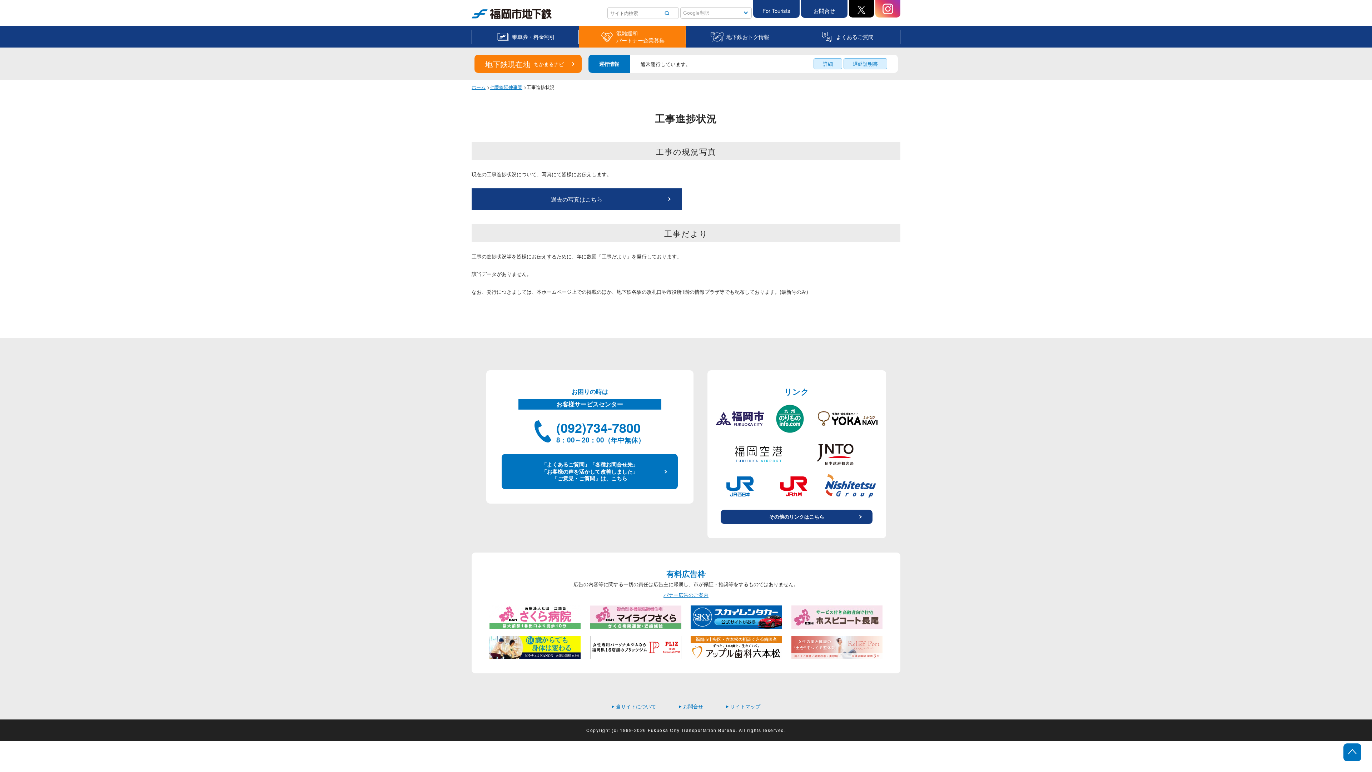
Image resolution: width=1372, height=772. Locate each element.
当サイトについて (634, 706)
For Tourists (776, 10)
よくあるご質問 (855, 36)
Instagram (887, 9)
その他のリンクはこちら (796, 516)
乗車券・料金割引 (533, 36)
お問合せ (824, 10)
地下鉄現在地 (524, 64)
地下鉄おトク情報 (747, 36)
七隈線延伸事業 (506, 87)
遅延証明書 (865, 63)
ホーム (479, 87)
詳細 (828, 63)
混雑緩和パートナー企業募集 (640, 37)
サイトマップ (743, 706)
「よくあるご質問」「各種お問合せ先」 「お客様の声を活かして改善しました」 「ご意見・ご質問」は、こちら (590, 471)
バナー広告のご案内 (686, 595)
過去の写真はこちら (576, 199)
